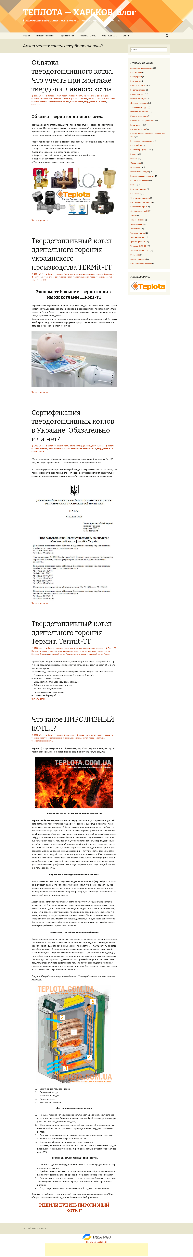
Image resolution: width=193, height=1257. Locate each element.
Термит (43, 280)
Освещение (135, 163)
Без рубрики (136, 76)
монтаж (66, 101)
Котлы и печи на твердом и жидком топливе (83, 274)
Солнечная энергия (138, 206)
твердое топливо (96, 738)
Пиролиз (43, 654)
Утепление (135, 255)
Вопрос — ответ (137, 94)
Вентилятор (135, 81)
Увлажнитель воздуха (139, 250)
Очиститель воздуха (139, 171)
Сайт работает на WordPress (35, 1228)
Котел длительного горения (44, 651)
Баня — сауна (136, 72)
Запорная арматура (139, 107)
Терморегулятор (137, 233)
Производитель (73, 654)
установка (36, 104)
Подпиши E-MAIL (88, 35)
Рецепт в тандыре (138, 189)
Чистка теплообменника (141, 263)
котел (93, 735)
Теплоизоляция (137, 224)
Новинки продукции (139, 149)
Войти (126, 35)
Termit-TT (37, 277)
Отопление (58, 98)
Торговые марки (137, 237)
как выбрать (84, 735)
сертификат (76, 448)
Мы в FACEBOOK (109, 35)
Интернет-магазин (45, 35)
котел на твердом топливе (54, 277)
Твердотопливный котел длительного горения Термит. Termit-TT (72, 633)
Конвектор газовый (139, 116)
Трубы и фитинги (137, 241)
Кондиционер (136, 125)
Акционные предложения (141, 68)
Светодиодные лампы (140, 198)
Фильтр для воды (138, 259)
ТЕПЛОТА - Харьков (96, 1241)
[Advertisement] (96, 1249)
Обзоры (133, 158)
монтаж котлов (76, 101)
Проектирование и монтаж (75, 98)
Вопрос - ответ (54, 95)
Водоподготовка (137, 90)
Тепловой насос (137, 219)
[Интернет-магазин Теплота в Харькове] (148, 286)
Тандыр (133, 215)
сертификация (89, 448)
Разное (91, 98)
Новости (134, 154)
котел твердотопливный (51, 101)
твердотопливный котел (95, 101)
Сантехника (135, 193)
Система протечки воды (141, 202)
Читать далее (40, 220)
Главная (26, 35)
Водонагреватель (138, 85)
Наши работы (46, 98)
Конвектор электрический (142, 120)
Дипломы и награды (139, 103)
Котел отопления (69, 95)
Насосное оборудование (141, 141)
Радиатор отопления (139, 180)
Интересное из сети (139, 111)
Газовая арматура (138, 98)
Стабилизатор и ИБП (139, 211)
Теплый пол (135, 228)
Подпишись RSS (67, 35)
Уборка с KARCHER (138, 246)
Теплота (35, 280)
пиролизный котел (56, 654)
